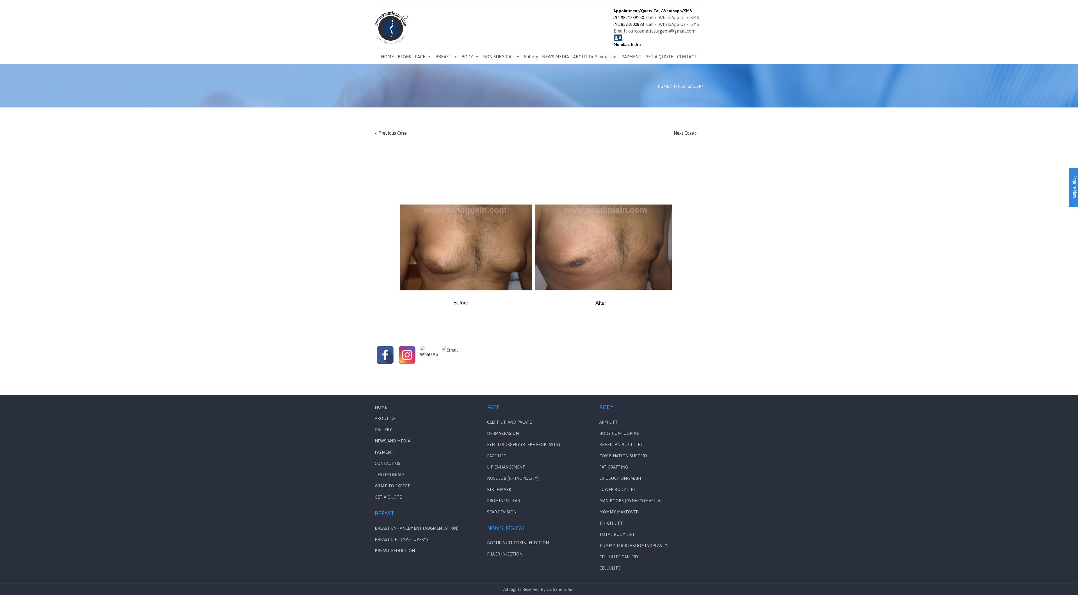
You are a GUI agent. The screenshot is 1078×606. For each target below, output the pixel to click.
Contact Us (387, 463)
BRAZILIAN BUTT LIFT (621, 444)
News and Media (392, 441)
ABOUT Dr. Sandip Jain (595, 56)
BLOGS (404, 56)
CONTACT (687, 56)
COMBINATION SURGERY (623, 455)
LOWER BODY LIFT (617, 489)
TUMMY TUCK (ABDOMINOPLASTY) (634, 545)
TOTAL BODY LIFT (617, 534)
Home (381, 407)
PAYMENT (631, 56)
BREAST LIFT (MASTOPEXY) (401, 539)
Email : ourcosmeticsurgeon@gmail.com (654, 30)
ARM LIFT (608, 422)
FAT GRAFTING (613, 467)
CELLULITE (609, 568)
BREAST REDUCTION (395, 550)
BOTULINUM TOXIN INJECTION (518, 542)
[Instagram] (407, 355)
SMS (695, 17)
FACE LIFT (496, 455)
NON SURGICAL (498, 56)
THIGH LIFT (611, 523)
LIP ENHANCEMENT (506, 467)
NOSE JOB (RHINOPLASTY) (513, 478)
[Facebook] (385, 355)
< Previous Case (391, 133)
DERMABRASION (503, 433)
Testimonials (390, 474)
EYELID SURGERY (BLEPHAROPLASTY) (523, 444)
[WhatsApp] (429, 355)
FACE (420, 56)
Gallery (531, 56)
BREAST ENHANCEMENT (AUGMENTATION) (416, 528)
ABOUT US (385, 418)
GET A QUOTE (659, 56)
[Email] (451, 355)
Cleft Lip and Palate (509, 422)
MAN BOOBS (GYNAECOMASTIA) (630, 500)
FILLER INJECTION (504, 554)
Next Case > (686, 133)
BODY (467, 56)
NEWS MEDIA (555, 56)
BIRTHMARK (499, 489)
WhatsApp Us (672, 17)
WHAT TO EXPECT (392, 485)
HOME (387, 56)
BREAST (443, 56)
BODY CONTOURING (619, 433)
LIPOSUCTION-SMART (620, 478)
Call (650, 17)
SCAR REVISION (502, 511)
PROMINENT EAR (503, 500)
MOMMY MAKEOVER (618, 511)
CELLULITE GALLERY (619, 556)
